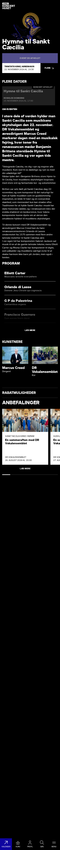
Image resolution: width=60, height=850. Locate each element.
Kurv (18, 847)
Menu (54, 847)
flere (48, 68)
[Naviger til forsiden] (8, 6)
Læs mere (25, 468)
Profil (30, 847)
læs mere (30, 330)
